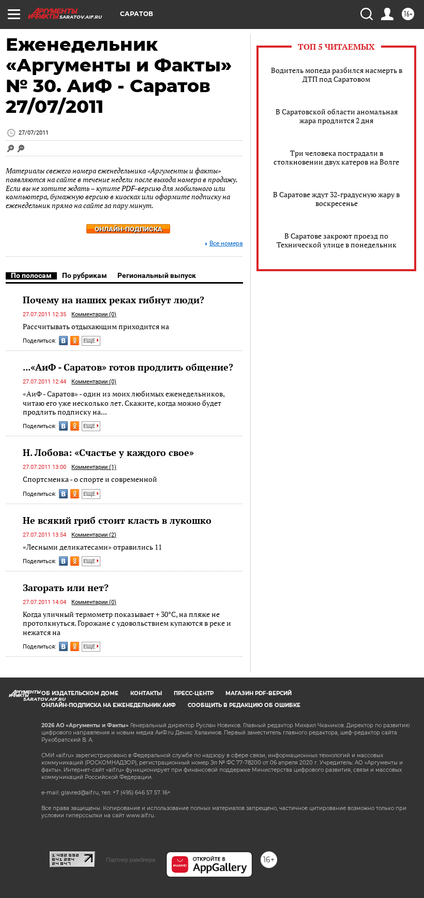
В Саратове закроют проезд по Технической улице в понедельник (337, 240)
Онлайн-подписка (128, 229)
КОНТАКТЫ (146, 693)
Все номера (226, 243)
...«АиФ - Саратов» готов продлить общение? (128, 367)
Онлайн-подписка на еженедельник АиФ (108, 705)
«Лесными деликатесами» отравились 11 (92, 546)
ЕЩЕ (90, 340)
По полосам (31, 275)
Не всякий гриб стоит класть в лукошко (117, 520)
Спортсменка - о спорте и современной (90, 479)
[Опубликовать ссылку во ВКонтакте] (63, 340)
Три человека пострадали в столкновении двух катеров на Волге (336, 157)
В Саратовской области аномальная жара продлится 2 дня (337, 116)
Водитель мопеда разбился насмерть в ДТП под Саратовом (336, 74)
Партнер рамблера (130, 860)
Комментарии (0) (93, 314)
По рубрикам (84, 275)
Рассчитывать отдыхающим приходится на (96, 326)
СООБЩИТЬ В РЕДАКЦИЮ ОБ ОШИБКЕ (244, 705)
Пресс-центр (194, 693)
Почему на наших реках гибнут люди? (113, 299)
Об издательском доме (79, 693)
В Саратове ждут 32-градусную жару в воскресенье (336, 199)
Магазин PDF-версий (258, 693)
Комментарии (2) (93, 535)
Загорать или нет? (66, 587)
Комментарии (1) (93, 467)
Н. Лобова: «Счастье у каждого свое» (108, 452)
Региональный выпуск (156, 275)
